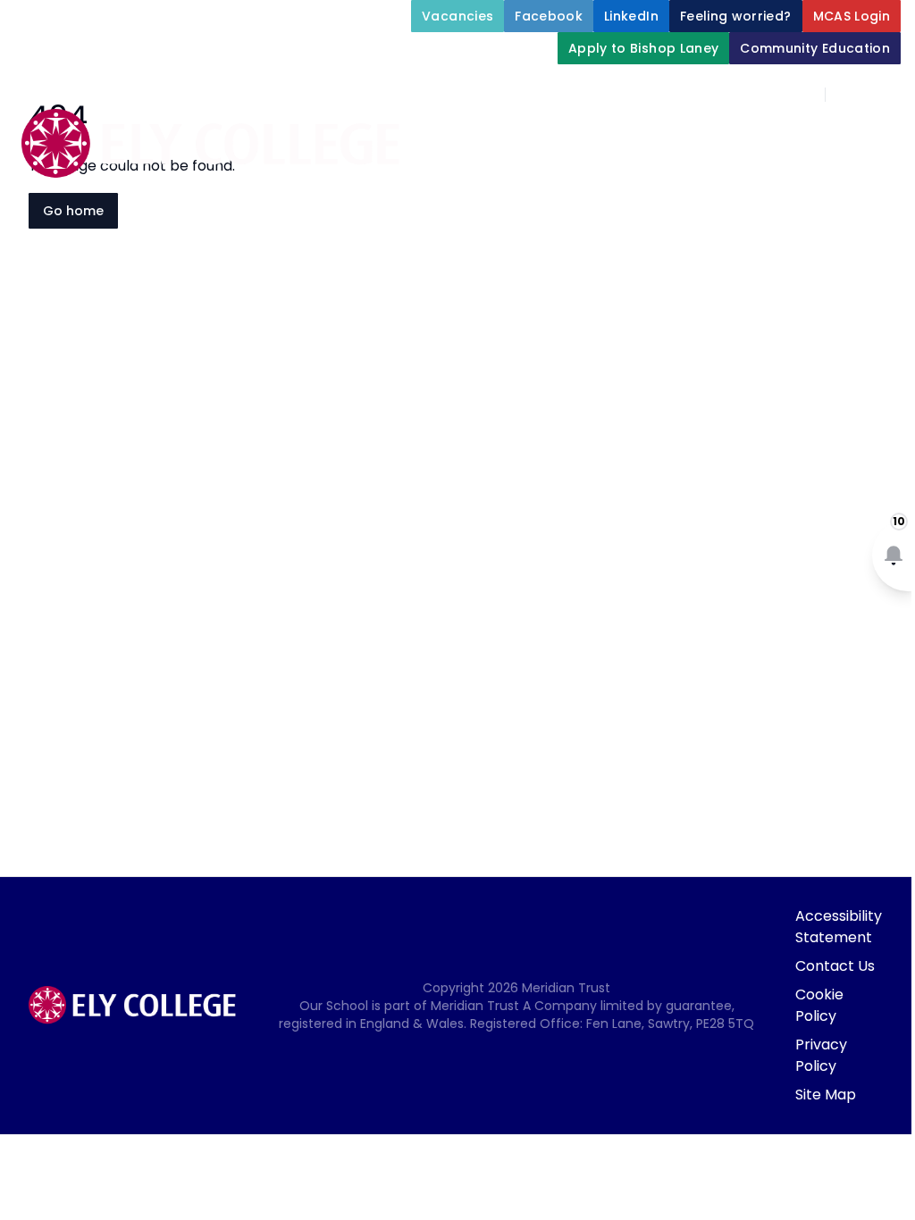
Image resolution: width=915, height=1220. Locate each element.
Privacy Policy (821, 1055)
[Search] (849, 95)
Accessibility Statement (838, 927)
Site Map (825, 1094)
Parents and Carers (571, 221)
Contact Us (835, 966)
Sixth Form (737, 221)
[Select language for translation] (886, 95)
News (854, 221)
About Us (667, 136)
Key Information (817, 136)
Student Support (648, 179)
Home (580, 136)
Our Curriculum (820, 179)
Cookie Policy (819, 1005)
